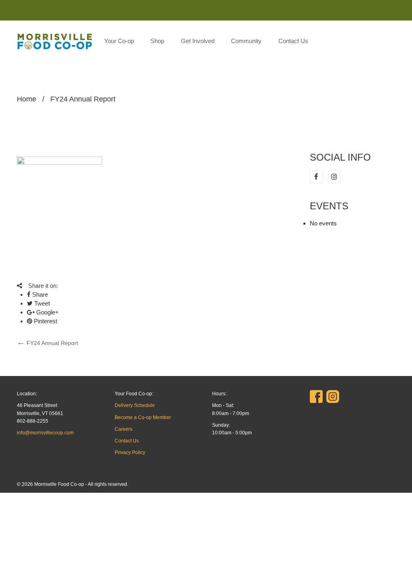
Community (246, 40)
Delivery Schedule (135, 405)
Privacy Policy (130, 452)
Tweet (41, 303)
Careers (123, 429)
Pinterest (44, 321)
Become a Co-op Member (143, 417)
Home (26, 99)
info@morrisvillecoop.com (45, 433)
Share (39, 294)
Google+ (47, 312)
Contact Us (293, 40)
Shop (157, 40)
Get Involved (197, 40)
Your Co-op (119, 40)
